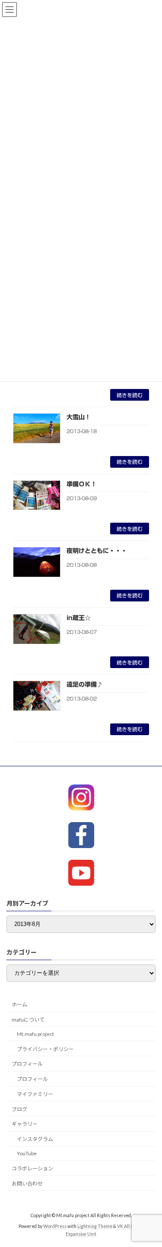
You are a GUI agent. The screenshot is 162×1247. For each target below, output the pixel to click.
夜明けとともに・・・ (97, 551)
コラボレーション (32, 1168)
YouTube (27, 1153)
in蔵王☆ (79, 618)
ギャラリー (25, 1124)
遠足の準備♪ (85, 684)
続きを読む (130, 395)
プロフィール (27, 1064)
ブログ (19, 1109)
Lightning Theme (94, 1226)
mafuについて (28, 1019)
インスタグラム (35, 1139)
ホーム (19, 1004)
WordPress (55, 1226)
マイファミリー (35, 1094)
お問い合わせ (27, 1183)
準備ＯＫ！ (82, 484)
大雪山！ (79, 417)
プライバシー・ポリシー (45, 1048)
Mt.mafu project (35, 1034)
